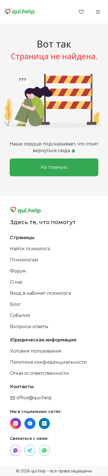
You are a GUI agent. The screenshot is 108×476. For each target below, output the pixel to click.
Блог (15, 304)
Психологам (24, 259)
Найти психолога (30, 248)
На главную (54, 167)
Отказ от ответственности (39, 373)
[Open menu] (98, 11)
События (20, 315)
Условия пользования (35, 351)
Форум (18, 271)
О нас (16, 282)
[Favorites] (81, 11)
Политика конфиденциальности (48, 362)
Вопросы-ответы (29, 326)
